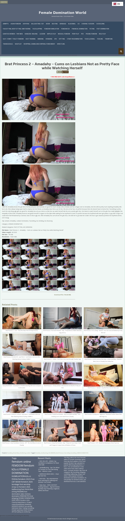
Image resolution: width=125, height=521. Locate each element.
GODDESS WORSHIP (18, 506)
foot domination (19, 493)
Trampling (109, 39)
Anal (31, 496)
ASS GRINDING (52, 453)
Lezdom (42, 34)
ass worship (28, 506)
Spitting (62, 39)
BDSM (48, 24)
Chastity (14, 502)
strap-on (15, 487)
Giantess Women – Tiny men (13, 34)
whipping (15, 498)
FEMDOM (17, 465)
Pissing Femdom (91, 34)
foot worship (24, 484)
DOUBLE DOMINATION (26, 498)
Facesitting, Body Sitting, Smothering (16, 29)
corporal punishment (18, 504)
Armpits (6, 24)
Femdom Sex (65, 29)
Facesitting (73, 453)
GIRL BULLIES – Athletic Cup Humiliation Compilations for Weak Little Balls (48, 463)
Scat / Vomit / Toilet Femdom (13, 39)
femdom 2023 (24, 479)
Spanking (49, 39)
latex (22, 494)
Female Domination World (62, 12)
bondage (15, 484)
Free (32, 479)
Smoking (41, 39)
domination (16, 496)
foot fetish (25, 489)
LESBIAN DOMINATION (82, 453)
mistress (28, 494)
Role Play (102, 34)
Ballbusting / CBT (37, 24)
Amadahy (37, 453)
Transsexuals (8, 44)
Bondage (63, 24)
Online (15, 479)
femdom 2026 (25, 500)
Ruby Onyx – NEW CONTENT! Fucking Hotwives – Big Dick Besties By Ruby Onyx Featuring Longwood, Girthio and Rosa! (49, 487)
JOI (16, 512)
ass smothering (26, 512)
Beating (55, 24)
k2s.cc (28, 476)
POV (82, 34)
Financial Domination (79, 29)
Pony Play (75, 34)
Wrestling (61, 44)
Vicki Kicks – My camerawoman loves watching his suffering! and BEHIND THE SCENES (48, 480)
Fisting (92, 29)
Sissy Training (31, 39)
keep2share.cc (22, 502)
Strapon (29, 502)
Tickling (100, 39)
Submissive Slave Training (19, 508)
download (28, 504)
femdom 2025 (27, 482)
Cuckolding (100, 24)
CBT (13, 482)
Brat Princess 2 (60, 453)
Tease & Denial (89, 39)
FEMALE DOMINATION (20, 471)
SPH (55, 39)
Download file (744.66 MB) (62, 295)
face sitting (67, 453)
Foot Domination (103, 29)
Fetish (25, 510)
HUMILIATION (18, 476)
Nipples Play (51, 34)
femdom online (21, 461)
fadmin (66, 72)
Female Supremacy (17, 510)
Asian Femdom (16, 24)
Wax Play (18, 44)
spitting (19, 512)
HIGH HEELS (16, 500)
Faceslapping (37, 29)
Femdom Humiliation (51, 29)
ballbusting (16, 489)
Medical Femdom (64, 34)
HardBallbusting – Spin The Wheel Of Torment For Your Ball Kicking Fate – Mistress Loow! (48, 469)
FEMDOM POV (25, 496)
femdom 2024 (24, 487)
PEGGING (20, 491)
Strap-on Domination (74, 39)
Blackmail (72, 24)
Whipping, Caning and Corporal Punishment (39, 44)
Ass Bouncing (44, 453)
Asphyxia (26, 24)
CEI (79, 24)
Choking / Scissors (88, 24)
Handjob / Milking (31, 34)
